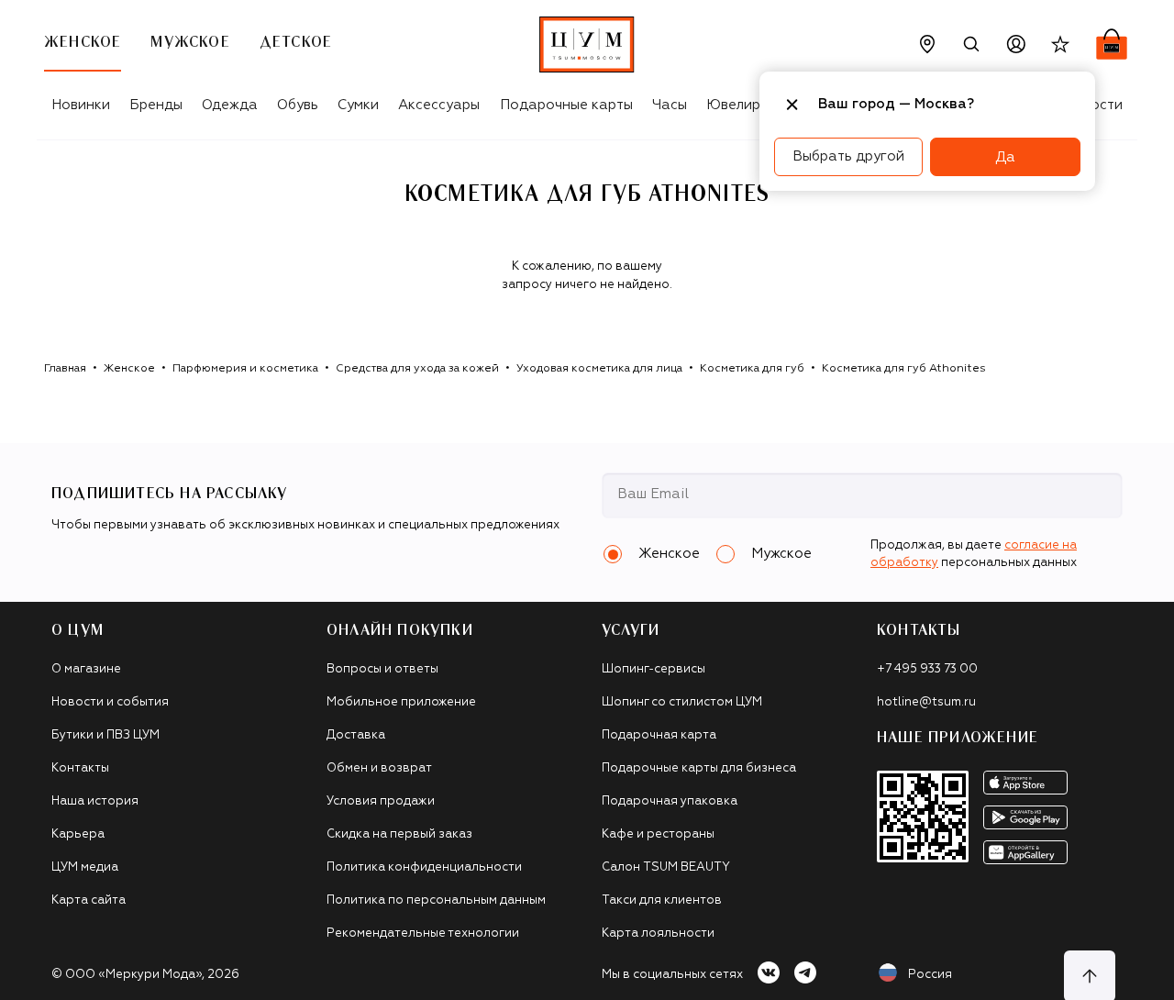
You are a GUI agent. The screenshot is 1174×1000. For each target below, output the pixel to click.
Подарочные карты (566, 105)
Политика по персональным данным (436, 900)
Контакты (80, 768)
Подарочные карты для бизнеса (699, 768)
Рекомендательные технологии (423, 933)
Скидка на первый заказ (399, 834)
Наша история (94, 801)
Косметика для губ (752, 368)
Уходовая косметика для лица (599, 368)
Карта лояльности (658, 933)
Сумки (358, 105)
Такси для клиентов (662, 900)
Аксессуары (439, 105)
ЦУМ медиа (84, 867)
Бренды (156, 105)
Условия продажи (381, 801)
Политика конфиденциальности (424, 867)
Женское (129, 368)
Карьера (78, 834)
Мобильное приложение (401, 702)
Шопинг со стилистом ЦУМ (682, 702)
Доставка (356, 735)
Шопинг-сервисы (653, 669)
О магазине (86, 669)
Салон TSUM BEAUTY (666, 867)
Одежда (230, 105)
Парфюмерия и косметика (245, 368)
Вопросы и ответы (382, 669)
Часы (669, 105)
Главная (65, 368)
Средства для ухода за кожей (417, 368)
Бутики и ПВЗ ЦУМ (105, 735)
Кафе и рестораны (658, 834)
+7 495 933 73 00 (927, 669)
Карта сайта (88, 900)
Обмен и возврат (379, 768)
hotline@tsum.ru (926, 702)
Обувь (297, 105)
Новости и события (110, 702)
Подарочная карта (659, 735)
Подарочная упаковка (669, 801)
